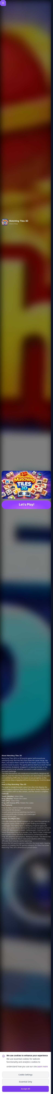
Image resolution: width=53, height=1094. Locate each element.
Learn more (42, 1066)
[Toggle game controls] (3, 3)
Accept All (25, 1088)
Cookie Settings (25, 1074)
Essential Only (25, 1081)
